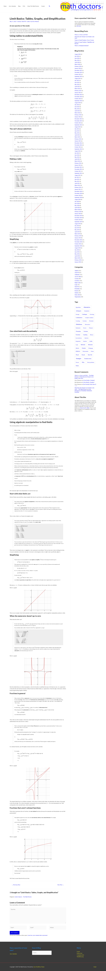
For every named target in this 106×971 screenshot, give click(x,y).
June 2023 (77, 131)
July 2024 (77, 104)
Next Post (60, 885)
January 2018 (78, 262)
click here (79, 26)
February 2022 (78, 163)
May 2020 (77, 205)
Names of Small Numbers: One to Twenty (84, 40)
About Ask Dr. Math (84, 408)
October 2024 (78, 98)
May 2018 (77, 254)
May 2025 (77, 84)
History (91, 334)
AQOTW (77, 272)
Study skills (77, 294)
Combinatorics (79, 317)
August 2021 (78, 175)
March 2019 (77, 233)
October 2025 (78, 74)
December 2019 (78, 215)
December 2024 (78, 94)
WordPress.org (80, 956)
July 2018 (77, 250)
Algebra (76, 270)
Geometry (77, 280)
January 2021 (78, 189)
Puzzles (76, 290)
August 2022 (78, 151)
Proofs (83, 355)
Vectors (77, 362)
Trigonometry (78, 296)
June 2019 (77, 227)
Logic (76, 284)
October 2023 (78, 122)
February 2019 (78, 235)
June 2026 (77, 58)
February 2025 (78, 90)
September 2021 (78, 173)
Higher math (77, 282)
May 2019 (77, 229)
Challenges (84, 314)
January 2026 (78, 68)
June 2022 (77, 155)
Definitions (79, 324)
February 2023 (78, 139)
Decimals (91, 321)
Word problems (90, 362)
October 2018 (78, 243)
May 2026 (77, 60)
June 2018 (77, 252)
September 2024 (78, 100)
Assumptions (86, 311)
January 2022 (78, 165)
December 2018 (78, 239)
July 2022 (77, 153)
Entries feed (79, 953)
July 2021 (77, 177)
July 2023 (77, 129)
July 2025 (77, 80)
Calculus (19, 21)
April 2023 (77, 135)
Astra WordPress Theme (38, 966)
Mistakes (90, 344)
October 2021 (78, 171)
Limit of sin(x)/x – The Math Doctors (23, 896)
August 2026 (78, 54)
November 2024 (78, 96)
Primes (92, 351)
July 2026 (77, 56)
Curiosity (85, 321)
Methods (83, 344)
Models (77, 348)
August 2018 (78, 247)
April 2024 (77, 110)
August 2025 (78, 78)
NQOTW (24, 21)
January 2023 (78, 141)
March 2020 (77, 209)
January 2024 (78, 116)
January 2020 (78, 213)
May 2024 (77, 108)
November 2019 (78, 217)
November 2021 (78, 169)
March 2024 (77, 112)
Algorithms (78, 307)
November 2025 (78, 72)
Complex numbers (89, 317)
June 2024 (77, 106)
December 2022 (78, 143)
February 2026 (78, 66)
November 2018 (78, 241)
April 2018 (77, 256)
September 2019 (78, 221)
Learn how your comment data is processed (37, 935)
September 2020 (78, 197)
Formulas (78, 331)
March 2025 (77, 88)
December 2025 (78, 70)
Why (83, 362)
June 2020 (77, 203)
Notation (84, 348)
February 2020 (78, 211)
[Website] (57, 927)
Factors (84, 328)
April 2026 (77, 62)
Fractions (86, 331)
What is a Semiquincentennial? (82, 45)
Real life (90, 355)
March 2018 (77, 258)
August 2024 (78, 102)
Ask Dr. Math (78, 276)
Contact (43, 6)
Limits (28, 21)
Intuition (85, 341)
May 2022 (77, 157)
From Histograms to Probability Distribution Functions (83, 391)
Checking (92, 314)
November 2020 (78, 193)
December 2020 (78, 191)
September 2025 (78, 76)
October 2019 (78, 219)
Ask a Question (12, 6)
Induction (86, 338)
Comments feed (80, 955)
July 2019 (77, 225)
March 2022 (77, 161)
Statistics (77, 292)
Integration (78, 341)
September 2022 (78, 149)
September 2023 (78, 124)
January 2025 (78, 92)
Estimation (78, 328)
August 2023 (78, 126)
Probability (77, 288)
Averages (77, 314)
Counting (78, 321)
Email (95, 966)
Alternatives (87, 307)
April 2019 (77, 231)
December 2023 (78, 118)
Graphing (85, 334)
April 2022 (77, 159)
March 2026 (77, 64)
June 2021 (77, 179)
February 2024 (78, 114)
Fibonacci (91, 328)
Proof (77, 355)
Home (5, 6)
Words (77, 365)
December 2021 (78, 167)
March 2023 (77, 137)
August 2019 (78, 223)
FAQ (24, 6)
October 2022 (78, 147)
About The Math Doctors (33, 6)
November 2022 (78, 145)
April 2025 (77, 86)
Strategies (78, 358)
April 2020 (77, 207)
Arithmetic (77, 274)
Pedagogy (90, 348)
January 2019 (78, 237)
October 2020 (78, 195)
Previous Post (16, 885)
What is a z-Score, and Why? (81, 34)
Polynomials (85, 351)
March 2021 (77, 185)
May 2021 (77, 181)
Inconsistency (79, 338)
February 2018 (78, 260)
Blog (19, 6)
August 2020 (78, 199)
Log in (78, 951)
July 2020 (77, 201)
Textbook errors (87, 358)
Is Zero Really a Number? (89, 380)
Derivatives (87, 324)
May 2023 (77, 133)
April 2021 (77, 183)
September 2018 (78, 245)
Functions (78, 334)
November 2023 (78, 120)
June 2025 (77, 82)
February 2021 (78, 187)
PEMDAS (78, 351)
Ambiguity (78, 311)
